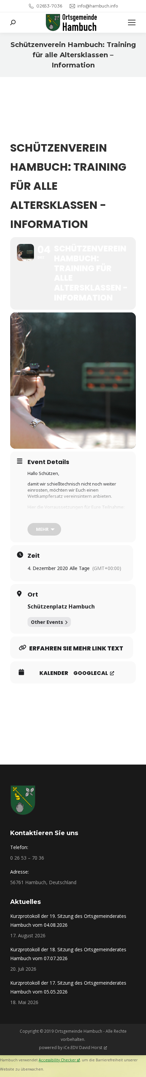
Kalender (53, 673)
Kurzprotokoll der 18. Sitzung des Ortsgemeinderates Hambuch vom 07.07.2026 (68, 953)
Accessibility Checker (57, 1060)
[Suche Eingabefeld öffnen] (13, 22)
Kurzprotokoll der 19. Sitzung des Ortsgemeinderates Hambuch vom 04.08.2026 (68, 920)
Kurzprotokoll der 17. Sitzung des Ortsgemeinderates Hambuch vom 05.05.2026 (68, 987)
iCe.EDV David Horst (82, 1047)
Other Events (47, 622)
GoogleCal (90, 673)
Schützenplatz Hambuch (61, 606)
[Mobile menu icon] (132, 22)
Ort (33, 594)
